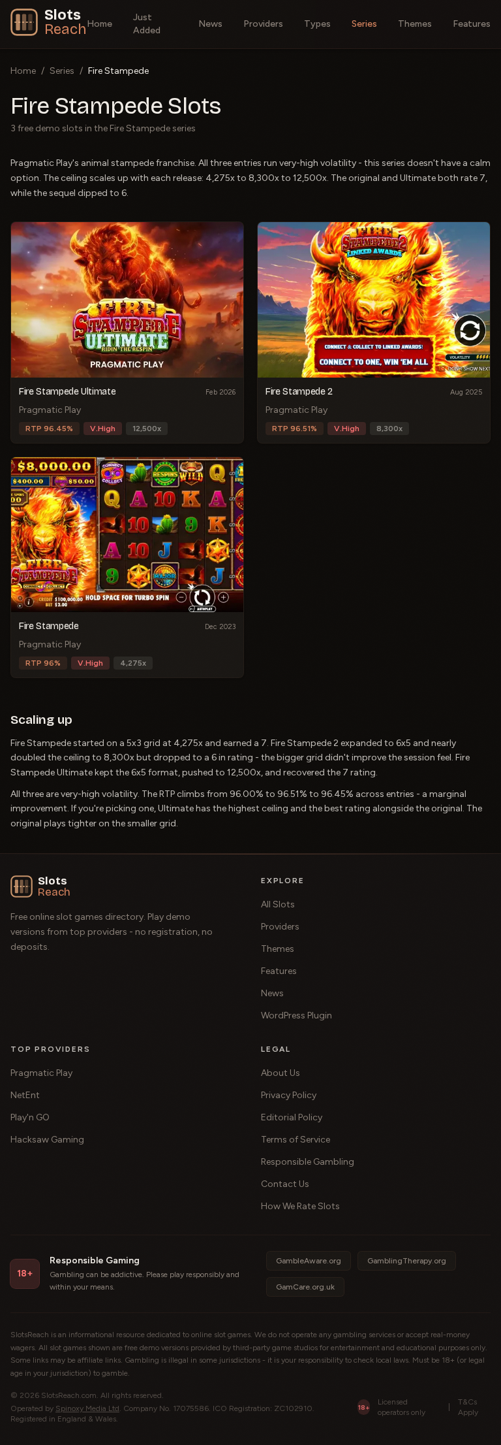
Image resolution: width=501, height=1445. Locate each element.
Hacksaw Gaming (47, 1139)
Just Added (146, 24)
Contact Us (285, 1184)
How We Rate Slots (300, 1206)
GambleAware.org (308, 1260)
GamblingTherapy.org (406, 1260)
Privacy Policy (288, 1095)
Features (472, 23)
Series (364, 23)
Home (99, 23)
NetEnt (25, 1095)
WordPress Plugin (296, 1015)
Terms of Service (295, 1139)
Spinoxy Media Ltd (87, 1408)
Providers (263, 23)
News (210, 23)
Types (317, 23)
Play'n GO (30, 1117)
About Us (280, 1073)
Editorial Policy (291, 1117)
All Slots (278, 904)
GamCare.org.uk (305, 1286)
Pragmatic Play (41, 1073)
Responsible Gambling (307, 1161)
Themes (415, 23)
